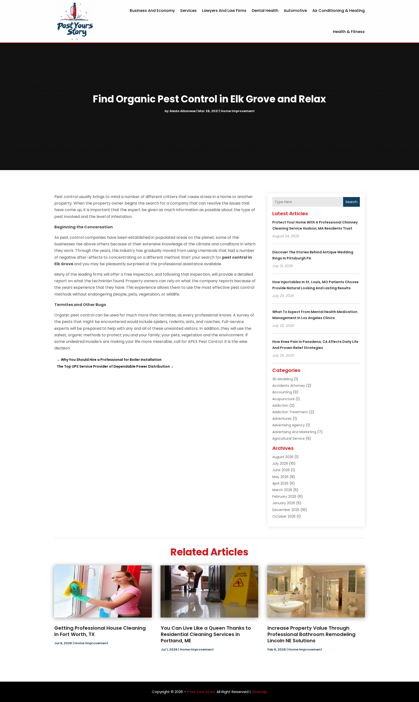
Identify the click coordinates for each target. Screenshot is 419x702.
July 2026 (280, 463)
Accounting (282, 392)
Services (188, 10)
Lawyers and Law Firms (224, 10)
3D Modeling (282, 379)
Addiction (280, 405)
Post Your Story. (201, 691)
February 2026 (284, 496)
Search (351, 201)
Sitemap (259, 691)
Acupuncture (283, 398)
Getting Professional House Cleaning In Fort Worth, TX (100, 631)
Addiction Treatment (290, 412)
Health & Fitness (349, 31)
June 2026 (281, 470)
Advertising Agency (288, 425)
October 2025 (284, 516)
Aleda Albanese (182, 111)
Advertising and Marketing (294, 431)
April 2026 (280, 483)
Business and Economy (152, 10)
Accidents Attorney (288, 385)
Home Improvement (238, 111)
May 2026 (280, 476)
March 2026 (282, 489)
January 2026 (283, 503)
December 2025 (285, 509)
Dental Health (265, 10)
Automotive (295, 10)
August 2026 (282, 456)
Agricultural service (288, 438)
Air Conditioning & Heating (338, 10)
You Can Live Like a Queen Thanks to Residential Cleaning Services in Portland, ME (206, 634)
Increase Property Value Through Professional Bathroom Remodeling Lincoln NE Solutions (311, 634)
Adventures (282, 418)
